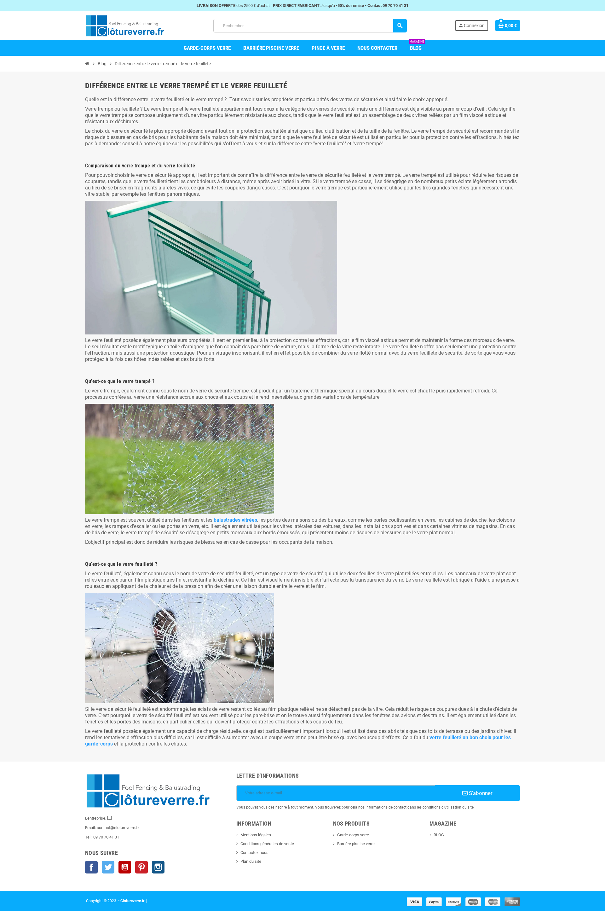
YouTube (124, 867)
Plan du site (250, 861)
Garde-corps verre (353, 835)
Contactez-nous (254, 852)
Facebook (91, 867)
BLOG (439, 835)
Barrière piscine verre (356, 843)
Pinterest (141, 867)
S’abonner (480, 793)
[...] (109, 818)
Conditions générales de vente (267, 843)
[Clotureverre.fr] (125, 25)
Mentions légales (255, 835)
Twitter (108, 867)
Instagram (158, 867)
